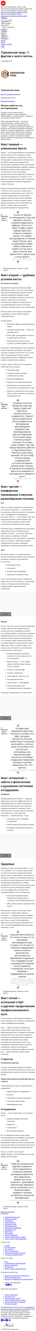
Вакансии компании (8, 101)
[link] (4, 36)
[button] (3, 40)
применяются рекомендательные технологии (17, 1308)
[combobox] (9, 1325)
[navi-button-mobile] (3, 46)
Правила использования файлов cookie (14, 16)
